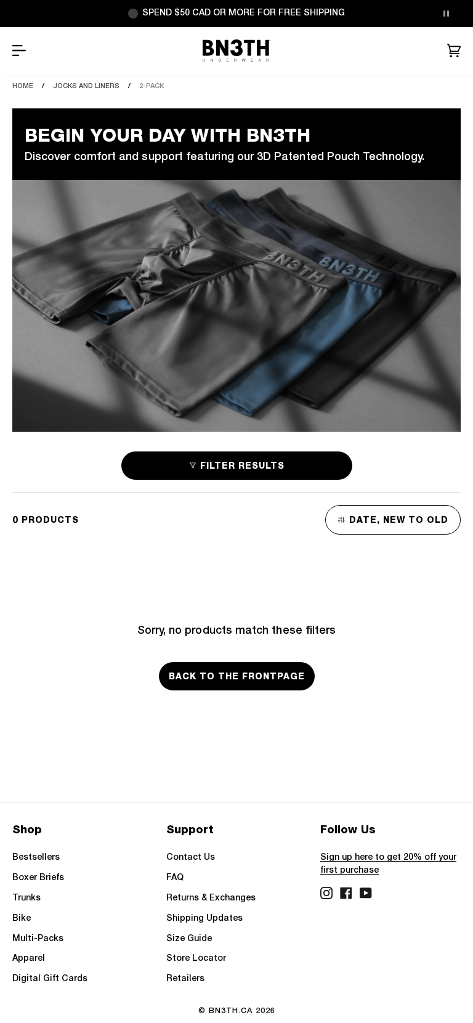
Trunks (26, 898)
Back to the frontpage (237, 676)
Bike (21, 919)
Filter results (242, 466)
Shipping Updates (204, 919)
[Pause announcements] (446, 13)
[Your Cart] (454, 50)
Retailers (185, 979)
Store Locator (196, 959)
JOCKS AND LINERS (86, 86)
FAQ (175, 878)
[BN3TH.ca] (237, 50)
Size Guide (189, 939)
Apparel (28, 959)
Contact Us (190, 858)
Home (22, 86)
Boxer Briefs (38, 878)
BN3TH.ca (231, 1011)
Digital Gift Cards (49, 979)
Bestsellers (36, 858)
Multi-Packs (37, 939)
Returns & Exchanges (211, 898)
